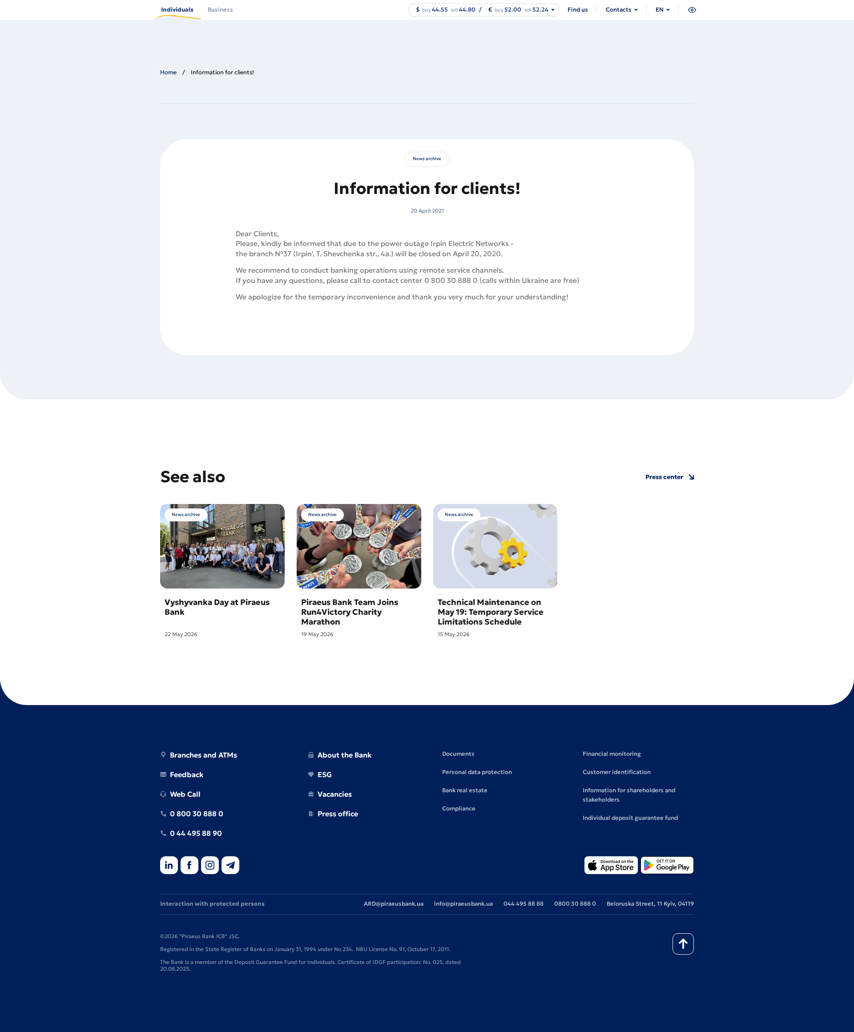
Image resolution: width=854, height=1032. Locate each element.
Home (168, 72)
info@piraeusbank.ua (463, 903)
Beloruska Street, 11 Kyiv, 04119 (650, 903)
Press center (664, 477)
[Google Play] (667, 865)
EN (660, 9)
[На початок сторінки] (683, 944)
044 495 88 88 (524, 903)
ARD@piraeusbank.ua (393, 903)
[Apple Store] (611, 865)
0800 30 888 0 (575, 903)
